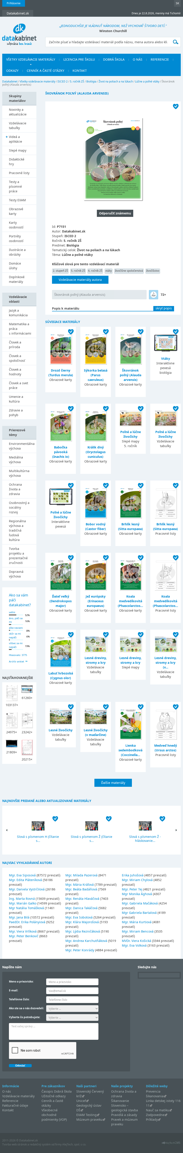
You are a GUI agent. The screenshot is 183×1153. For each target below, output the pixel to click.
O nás (137, 59)
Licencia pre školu (79, 59)
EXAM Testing (86, 1115)
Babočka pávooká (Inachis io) (60, 452)
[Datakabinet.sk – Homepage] (19, 32)
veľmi (12, 612)
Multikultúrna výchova (19, 473)
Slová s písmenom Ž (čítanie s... (91, 838)
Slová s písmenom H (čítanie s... (38, 838)
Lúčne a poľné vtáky (147, 81)
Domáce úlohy (15, 265)
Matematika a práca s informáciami (20, 328)
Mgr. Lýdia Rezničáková (82, 931)
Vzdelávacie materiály (18, 1096)
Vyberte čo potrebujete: (24, 1017)
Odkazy (12, 70)
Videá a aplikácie (15, 139)
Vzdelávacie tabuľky (17, 125)
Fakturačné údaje (15, 1105)
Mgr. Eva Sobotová (79, 917)
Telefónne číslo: (19, 999)
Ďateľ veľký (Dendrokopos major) (61, 601)
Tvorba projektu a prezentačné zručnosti (18, 556)
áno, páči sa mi (16, 620)
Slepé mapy (17, 150)
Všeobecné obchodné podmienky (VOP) (54, 1115)
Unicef (81, 1101)
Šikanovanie (120, 1101)
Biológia (91, 81)
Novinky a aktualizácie (18, 111)
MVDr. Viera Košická (136, 941)
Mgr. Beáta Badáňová (81, 889)
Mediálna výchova (16, 459)
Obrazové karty (16, 211)
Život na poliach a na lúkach (116, 81)
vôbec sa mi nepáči (16, 645)
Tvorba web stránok (14, 1144)
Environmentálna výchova (22, 446)
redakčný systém (40, 1144)
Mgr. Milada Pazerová (81, 875)
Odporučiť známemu (115, 213)
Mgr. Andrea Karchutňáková (86, 941)
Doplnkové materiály (17, 279)
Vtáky (165, 358)
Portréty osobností (16, 238)
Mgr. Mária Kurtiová (137, 922)
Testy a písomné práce (15, 186)
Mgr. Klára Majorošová (82, 922)
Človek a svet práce (18, 385)
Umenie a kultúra (16, 399)
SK (177, 3)
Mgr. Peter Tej (132, 889)
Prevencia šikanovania (155, 1093)
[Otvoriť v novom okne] (171, 1144)
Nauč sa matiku (157, 1110)
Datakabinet (9, 81)
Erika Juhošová (132, 875)
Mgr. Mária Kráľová (79, 884)
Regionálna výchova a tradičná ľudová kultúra (17, 530)
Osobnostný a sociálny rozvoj (19, 507)
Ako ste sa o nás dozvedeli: (26, 1008)
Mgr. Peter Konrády (79, 950)
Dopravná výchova (16, 573)
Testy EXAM (17, 200)
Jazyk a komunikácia (18, 312)
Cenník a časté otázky (45, 70)
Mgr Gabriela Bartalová (139, 912)
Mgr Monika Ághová (137, 894)
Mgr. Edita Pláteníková (25, 880)
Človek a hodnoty (15, 371)
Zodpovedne (155, 1115)
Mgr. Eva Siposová (22, 875)
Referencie (160, 59)
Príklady (152, 1119)
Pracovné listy (19, 173)
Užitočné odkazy (54, 1096)
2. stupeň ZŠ (60, 270)
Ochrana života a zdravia (15, 489)
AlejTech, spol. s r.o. (74, 1144)
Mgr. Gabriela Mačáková (140, 903)
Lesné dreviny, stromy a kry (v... (165, 662)
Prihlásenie (14, 3)
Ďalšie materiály (113, 783)
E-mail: (13, 990)
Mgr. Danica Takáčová (81, 908)
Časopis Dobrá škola (57, 1091)
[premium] (153, 294)
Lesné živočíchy (61, 730)
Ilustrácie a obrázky (17, 252)
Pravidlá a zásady (124, 1115)
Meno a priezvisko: (21, 981)
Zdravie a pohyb (16, 412)
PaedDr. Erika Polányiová (27, 922)
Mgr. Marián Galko (22, 903)
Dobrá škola (114, 59)
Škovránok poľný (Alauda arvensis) (79, 294)
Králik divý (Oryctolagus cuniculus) (96, 452)
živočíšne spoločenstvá (129, 270)
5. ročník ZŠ (77, 81)
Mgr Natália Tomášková (26, 908)
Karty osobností (16, 224)
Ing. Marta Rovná (22, 898)
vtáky (108, 270)
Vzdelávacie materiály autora (80, 279)
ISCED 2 (63, 81)
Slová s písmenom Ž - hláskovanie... (145, 838)
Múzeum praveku (89, 1119)
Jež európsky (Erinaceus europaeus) (96, 601)
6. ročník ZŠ (95, 270)
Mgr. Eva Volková (134, 945)
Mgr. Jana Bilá (19, 917)
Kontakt (80, 70)
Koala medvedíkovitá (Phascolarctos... (130, 601)
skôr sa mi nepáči (15, 635)
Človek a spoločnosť (17, 358)
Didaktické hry (16, 161)
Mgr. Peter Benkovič (23, 936)
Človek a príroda (15, 344)
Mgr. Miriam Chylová (137, 880)
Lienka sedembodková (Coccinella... (130, 750)
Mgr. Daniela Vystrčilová (27, 889)
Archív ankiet (16, 661)
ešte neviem (16, 627)
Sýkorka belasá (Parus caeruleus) (95, 375)
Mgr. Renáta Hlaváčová (82, 898)
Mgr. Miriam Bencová (138, 931)
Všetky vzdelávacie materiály (30, 59)
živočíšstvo (152, 270)
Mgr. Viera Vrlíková (23, 931)
